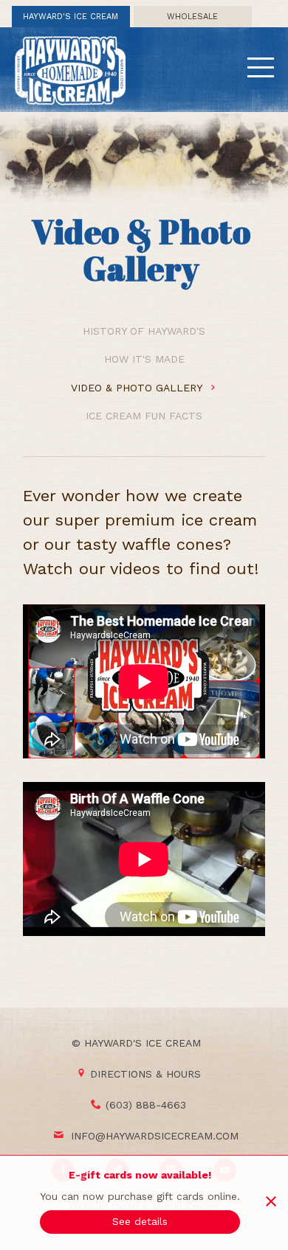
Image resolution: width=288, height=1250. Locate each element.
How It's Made (144, 359)
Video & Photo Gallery (138, 388)
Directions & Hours (145, 1074)
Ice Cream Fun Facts (144, 416)
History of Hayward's (144, 331)
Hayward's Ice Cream (70, 16)
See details (140, 1221)
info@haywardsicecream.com (155, 1136)
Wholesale (192, 16)
